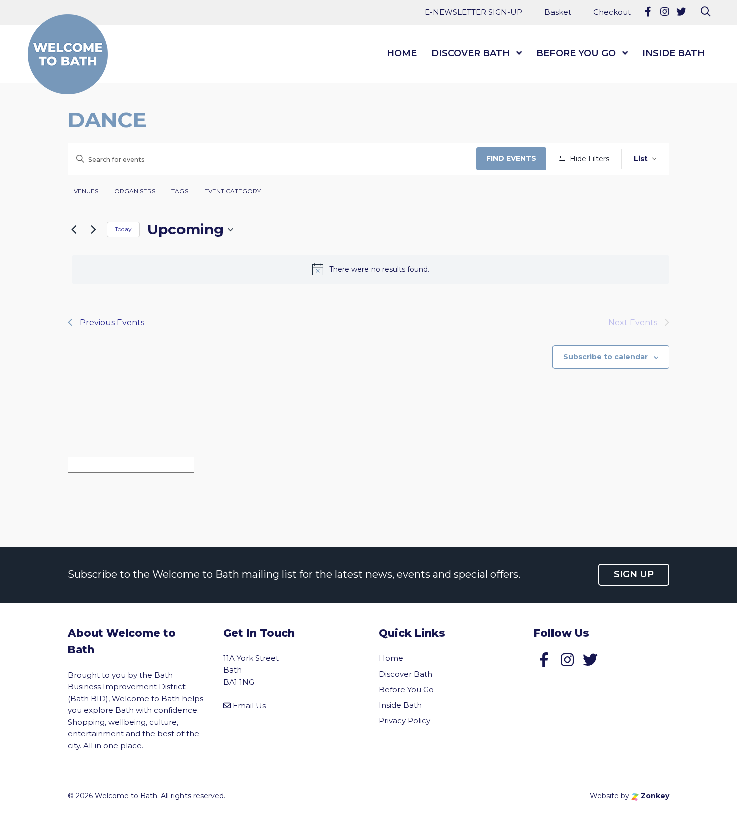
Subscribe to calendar (605, 356)
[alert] (370, 269)
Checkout (612, 12)
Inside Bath (673, 53)
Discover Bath (470, 53)
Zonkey (654, 795)
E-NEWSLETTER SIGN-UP (473, 12)
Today (123, 229)
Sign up (634, 574)
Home (402, 53)
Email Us (249, 705)
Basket (557, 12)
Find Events (511, 158)
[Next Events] (93, 230)
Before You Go (576, 53)
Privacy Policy (404, 720)
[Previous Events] (74, 230)
